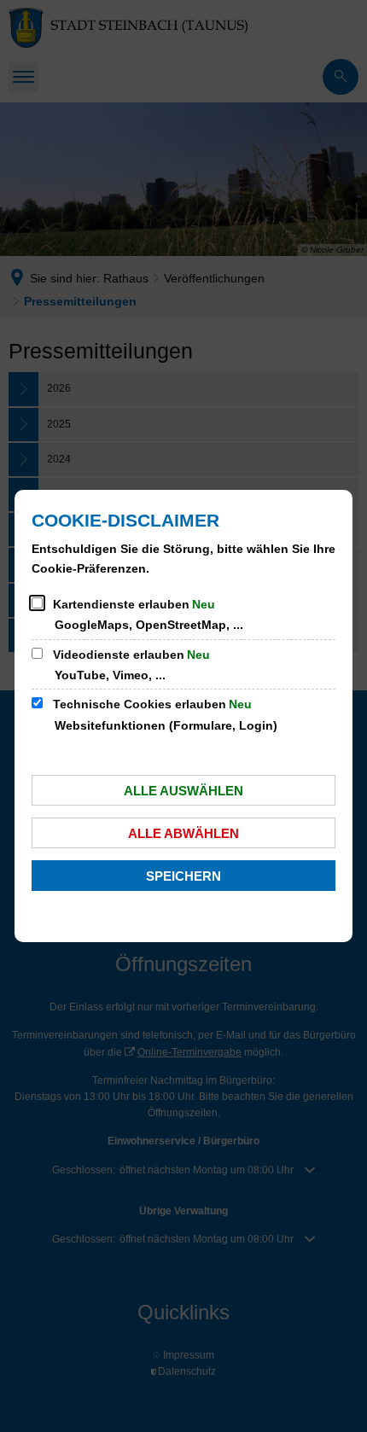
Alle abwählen (183, 833)
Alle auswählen (183, 790)
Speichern (183, 876)
